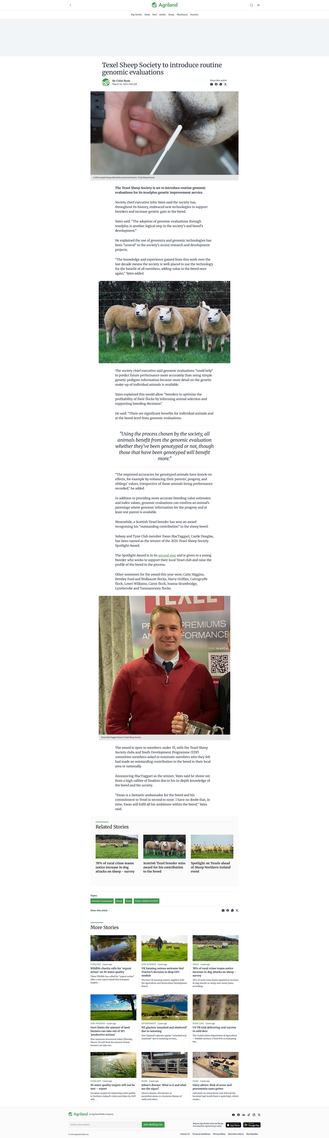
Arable (162, 14)
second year (167, 555)
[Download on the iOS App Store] (233, 1125)
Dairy (147, 14)
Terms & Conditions (201, 1134)
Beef (154, 14)
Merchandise (252, 1134)
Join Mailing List (153, 1124)
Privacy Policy (219, 1134)
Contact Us (185, 1134)
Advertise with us (236, 1134)
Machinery (182, 14)
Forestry (194, 14)
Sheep (171, 14)
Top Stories (136, 14)
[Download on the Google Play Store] (252, 1125)
